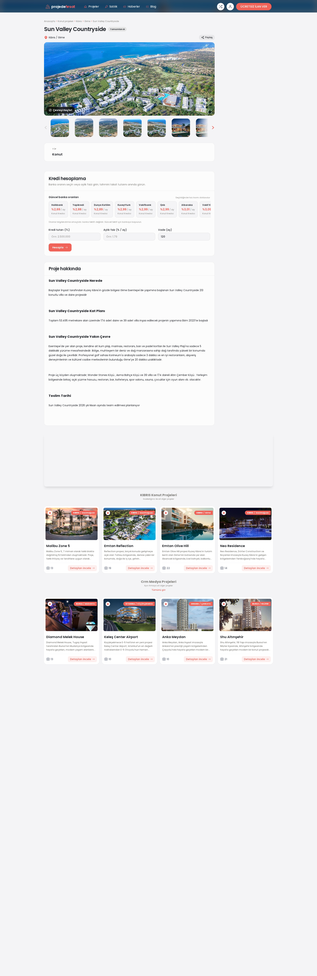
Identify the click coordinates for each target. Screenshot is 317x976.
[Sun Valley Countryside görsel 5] (132, 128)
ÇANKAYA (206, 603)
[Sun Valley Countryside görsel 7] (181, 128)
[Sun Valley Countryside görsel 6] (156, 128)
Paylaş (208, 37)
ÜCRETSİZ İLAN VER (254, 6)
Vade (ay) (165, 230)
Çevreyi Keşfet (62, 110)
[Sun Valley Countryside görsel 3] (84, 128)
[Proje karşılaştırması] (220, 6)
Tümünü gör (158, 590)
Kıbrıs (79, 21)
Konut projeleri (65, 21)
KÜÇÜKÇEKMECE (145, 603)
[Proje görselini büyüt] (129, 79)
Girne (87, 21)
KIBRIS (76, 512)
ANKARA (195, 603)
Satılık (113, 6)
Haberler (134, 6)
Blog (153, 6)
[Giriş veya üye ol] (230, 6)
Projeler (93, 6)
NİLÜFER (265, 603)
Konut (57, 154)
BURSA (79, 603)
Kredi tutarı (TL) (59, 230)
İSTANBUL (130, 603)
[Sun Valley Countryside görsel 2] (60, 128)
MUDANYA (90, 603)
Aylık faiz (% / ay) (115, 230)
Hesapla (57, 247)
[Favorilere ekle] (50, 513)
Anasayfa (49, 21)
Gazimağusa (88, 512)
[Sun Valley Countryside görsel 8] (205, 128)
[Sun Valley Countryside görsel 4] (108, 128)
